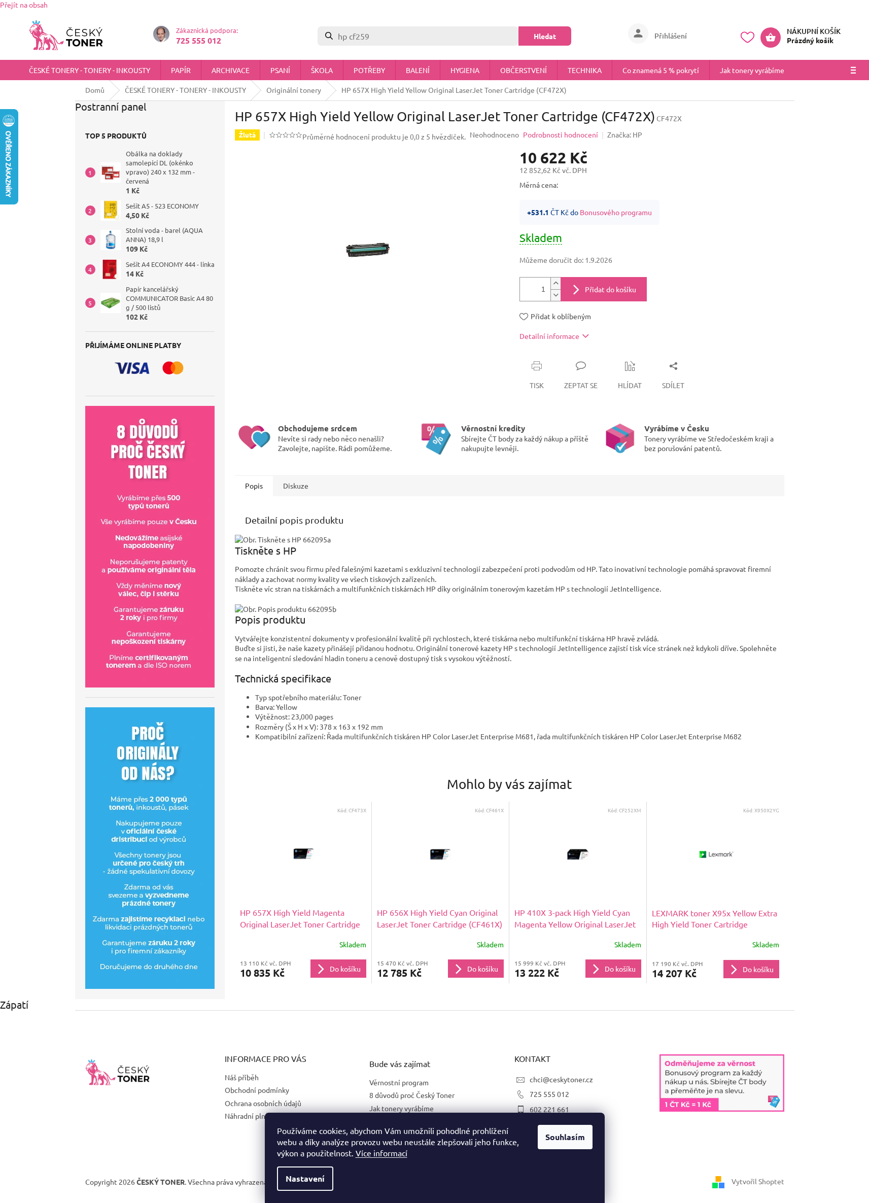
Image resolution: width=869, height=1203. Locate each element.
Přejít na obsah (24, 4)
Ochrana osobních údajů (263, 1103)
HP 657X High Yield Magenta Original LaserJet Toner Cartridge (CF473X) (300, 918)
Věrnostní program (399, 1082)
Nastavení (305, 1178)
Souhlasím (565, 1136)
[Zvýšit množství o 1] (555, 283)
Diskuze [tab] (295, 485)
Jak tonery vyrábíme (401, 1108)
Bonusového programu (616, 212)
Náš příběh (242, 1077)
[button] (303, 968)
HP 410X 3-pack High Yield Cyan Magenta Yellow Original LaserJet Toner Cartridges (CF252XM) (575, 918)
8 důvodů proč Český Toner (412, 1094)
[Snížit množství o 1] (555, 295)
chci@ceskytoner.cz (561, 1079)
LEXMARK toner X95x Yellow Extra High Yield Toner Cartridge (714, 918)
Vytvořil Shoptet (758, 1181)
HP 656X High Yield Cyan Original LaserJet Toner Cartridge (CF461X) (439, 918)
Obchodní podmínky (257, 1089)
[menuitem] (89, 70)
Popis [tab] (254, 485)
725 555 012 (549, 1093)
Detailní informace (549, 335)
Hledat (545, 36)
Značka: (624, 134)
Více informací (381, 1153)
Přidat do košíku (610, 289)
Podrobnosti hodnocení (560, 134)
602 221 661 (549, 1109)
